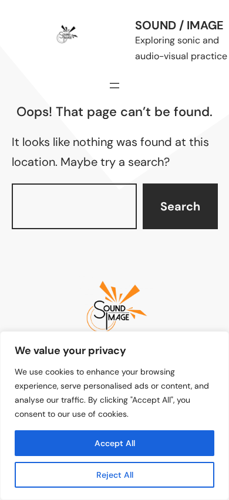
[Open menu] (114, 86)
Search (180, 206)
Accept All (115, 443)
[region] (114, 415)
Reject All (114, 475)
